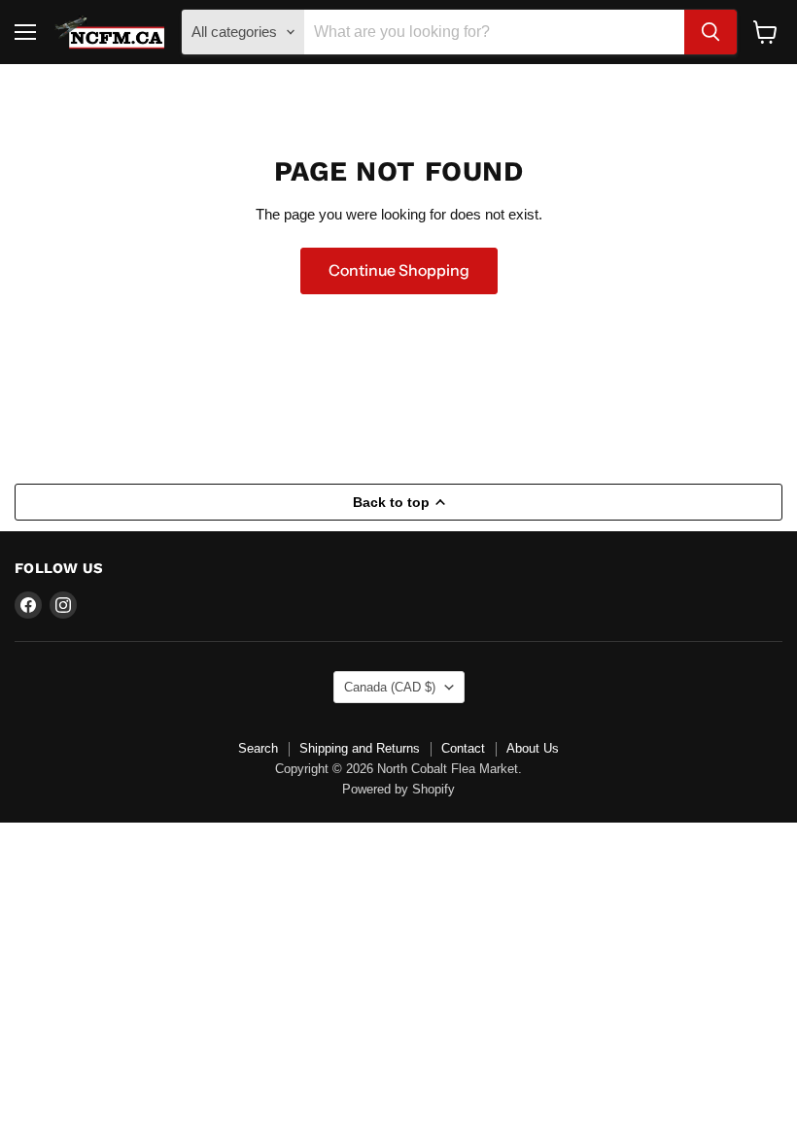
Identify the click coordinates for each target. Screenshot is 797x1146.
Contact (463, 748)
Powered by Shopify (398, 789)
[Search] (710, 32)
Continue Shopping (399, 270)
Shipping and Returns (359, 748)
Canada (389, 687)
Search (258, 748)
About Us (532, 748)
